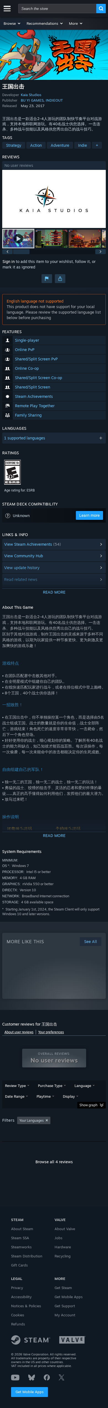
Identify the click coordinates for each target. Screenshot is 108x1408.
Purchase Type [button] (50, 1085)
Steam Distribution (26, 1256)
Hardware (63, 1247)
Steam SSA (20, 1238)
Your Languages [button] (31, 1120)
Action (36, 145)
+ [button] (97, 145)
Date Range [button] (14, 1096)
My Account (65, 1315)
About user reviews (19, 1032)
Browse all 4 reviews (54, 1161)
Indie (82, 145)
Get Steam (63, 1287)
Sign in (8, 261)
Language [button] (82, 1085)
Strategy (13, 145)
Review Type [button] (15, 1085)
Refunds (18, 1324)
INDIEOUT (54, 100)
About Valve (65, 1229)
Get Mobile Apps (29, 1392)
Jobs (58, 1238)
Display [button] (69, 1096)
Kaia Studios (31, 95)
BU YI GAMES (32, 100)
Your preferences (51, 1032)
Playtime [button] (44, 1096)
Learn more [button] (89, 515)
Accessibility (21, 1297)
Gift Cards (19, 1265)
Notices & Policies (26, 1306)
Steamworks (21, 1247)
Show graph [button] (88, 1105)
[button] (12, 23)
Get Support (65, 1306)
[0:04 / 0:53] (54, 199)
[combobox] (57, 8)
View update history (22, 567)
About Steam (22, 1229)
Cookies (17, 1315)
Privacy (17, 1287)
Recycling (63, 1256)
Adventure (60, 145)
